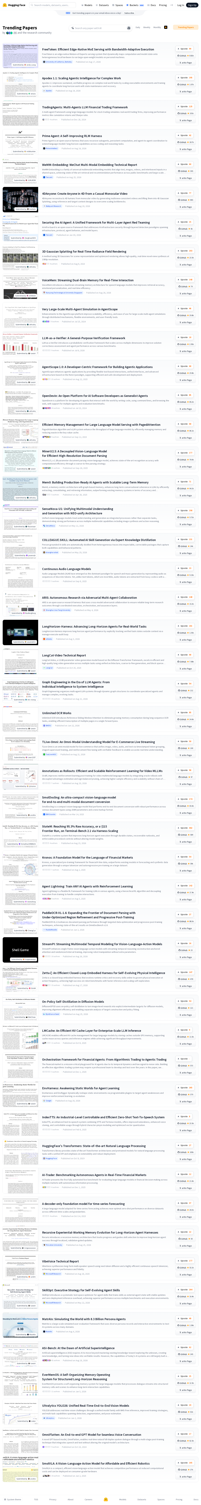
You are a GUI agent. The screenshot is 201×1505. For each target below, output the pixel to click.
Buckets (136, 5)
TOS (36, 1499)
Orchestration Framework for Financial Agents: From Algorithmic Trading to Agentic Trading (104, 1059)
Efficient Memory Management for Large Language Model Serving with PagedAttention (101, 425)
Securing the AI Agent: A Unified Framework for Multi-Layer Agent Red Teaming (96, 222)
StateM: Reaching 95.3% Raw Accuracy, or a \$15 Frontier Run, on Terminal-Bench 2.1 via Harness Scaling (80, 828)
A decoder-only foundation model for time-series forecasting (83, 1204)
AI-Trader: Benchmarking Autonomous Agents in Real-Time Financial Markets (94, 1175)
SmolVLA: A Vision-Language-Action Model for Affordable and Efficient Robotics (96, 1463)
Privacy (52, 1499)
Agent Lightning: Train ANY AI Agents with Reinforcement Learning (87, 886)
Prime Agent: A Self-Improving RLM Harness (72, 136)
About (70, 1499)
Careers (88, 1499)
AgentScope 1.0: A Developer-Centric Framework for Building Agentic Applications (97, 367)
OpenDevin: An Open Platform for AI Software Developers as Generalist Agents (95, 396)
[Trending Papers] (165, 27)
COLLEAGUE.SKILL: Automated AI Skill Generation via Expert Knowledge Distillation (99, 540)
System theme (14, 1499)
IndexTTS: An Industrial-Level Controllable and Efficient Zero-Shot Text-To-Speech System (103, 1117)
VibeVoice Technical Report (60, 1261)
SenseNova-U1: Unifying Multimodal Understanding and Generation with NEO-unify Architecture (77, 511)
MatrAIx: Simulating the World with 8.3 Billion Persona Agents (84, 1319)
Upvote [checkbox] (186, 48)
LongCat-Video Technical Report (64, 655)
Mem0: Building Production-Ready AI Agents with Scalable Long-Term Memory (95, 482)
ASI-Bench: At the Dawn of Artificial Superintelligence (78, 1348)
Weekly (146, 27)
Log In (180, 5)
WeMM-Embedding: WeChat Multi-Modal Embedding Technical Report (89, 165)
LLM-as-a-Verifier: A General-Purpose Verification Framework (83, 338)
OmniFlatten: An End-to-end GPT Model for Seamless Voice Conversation (91, 1435)
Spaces (119, 5)
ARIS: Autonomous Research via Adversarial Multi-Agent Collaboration (89, 597)
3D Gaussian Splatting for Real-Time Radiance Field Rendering (84, 251)
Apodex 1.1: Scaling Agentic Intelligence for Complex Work (81, 78)
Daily (138, 27)
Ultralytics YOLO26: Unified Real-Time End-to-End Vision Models (85, 1405)
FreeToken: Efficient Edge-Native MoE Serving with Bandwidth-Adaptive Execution (98, 49)
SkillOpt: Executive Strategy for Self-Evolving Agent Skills (81, 1290)
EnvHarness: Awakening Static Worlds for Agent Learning (80, 1088)
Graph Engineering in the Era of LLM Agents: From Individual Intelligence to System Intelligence (76, 684)
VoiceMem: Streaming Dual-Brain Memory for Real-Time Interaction (88, 280)
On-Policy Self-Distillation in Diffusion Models (73, 1001)
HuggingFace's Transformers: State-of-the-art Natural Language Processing (94, 1146)
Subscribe (129, 13)
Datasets (104, 5)
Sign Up (192, 5)
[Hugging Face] (106, 1499)
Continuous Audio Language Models (66, 569)
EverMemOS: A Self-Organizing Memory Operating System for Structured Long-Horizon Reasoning (76, 1377)
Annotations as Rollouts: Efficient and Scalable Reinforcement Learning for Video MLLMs (102, 771)
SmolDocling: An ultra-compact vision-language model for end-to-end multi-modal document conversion (79, 799)
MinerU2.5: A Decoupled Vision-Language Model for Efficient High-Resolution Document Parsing (74, 453)
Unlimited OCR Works (56, 713)
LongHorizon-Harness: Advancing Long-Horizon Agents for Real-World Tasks (94, 626)
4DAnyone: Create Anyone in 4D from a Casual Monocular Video (84, 193)
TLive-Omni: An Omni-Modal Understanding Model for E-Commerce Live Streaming (98, 742)
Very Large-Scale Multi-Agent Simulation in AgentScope (80, 309)
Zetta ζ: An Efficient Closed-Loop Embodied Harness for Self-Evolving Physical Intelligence (103, 973)
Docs (153, 5)
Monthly (157, 27)
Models (88, 5)
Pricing (163, 5)
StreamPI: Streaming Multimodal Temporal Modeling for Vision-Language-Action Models (102, 944)
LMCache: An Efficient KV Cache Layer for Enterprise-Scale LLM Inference (91, 1031)
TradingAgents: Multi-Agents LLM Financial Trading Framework (85, 107)
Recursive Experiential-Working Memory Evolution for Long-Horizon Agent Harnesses (100, 1232)
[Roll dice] (129, 28)
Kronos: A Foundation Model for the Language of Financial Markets (87, 857)
